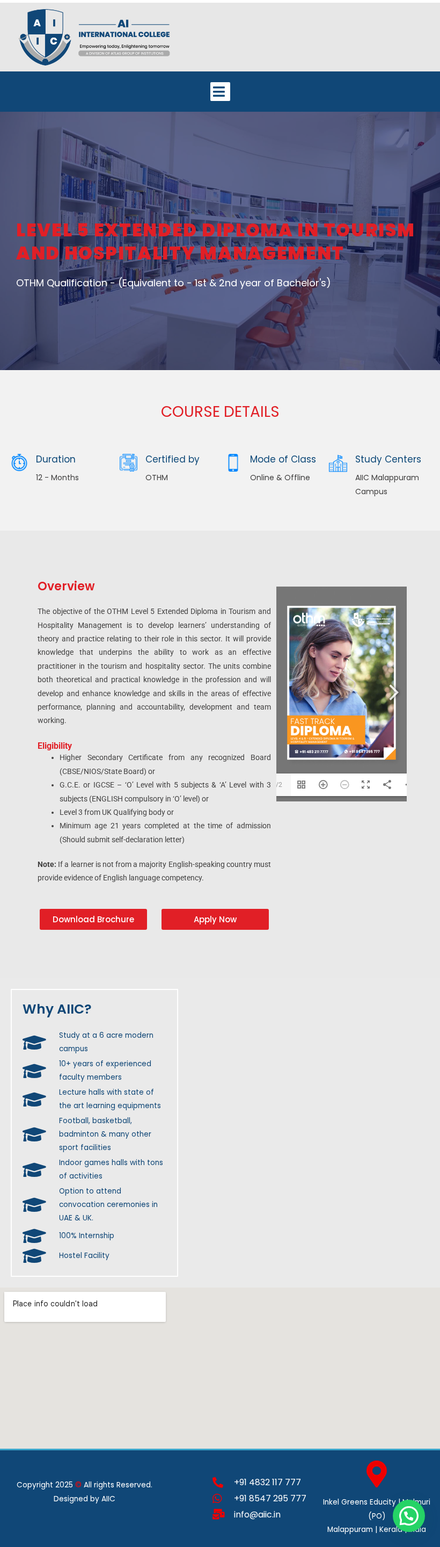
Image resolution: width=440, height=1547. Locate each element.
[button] (409, 1516)
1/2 (277, 785)
